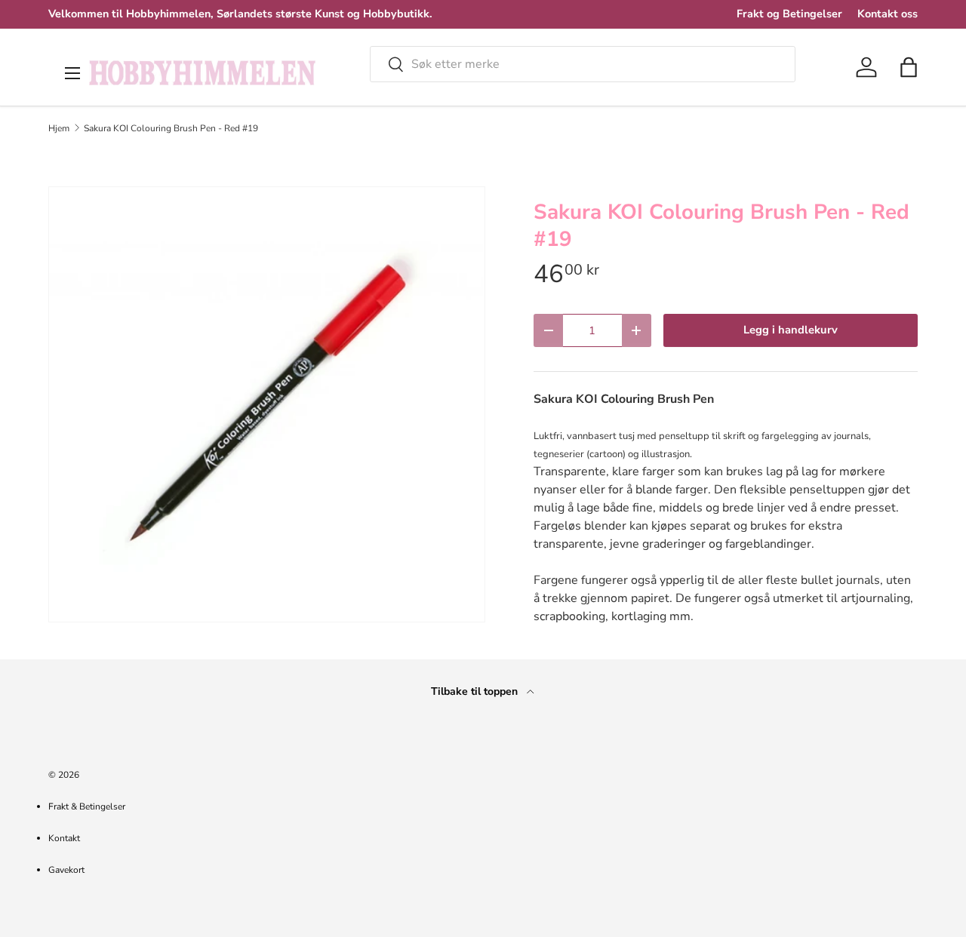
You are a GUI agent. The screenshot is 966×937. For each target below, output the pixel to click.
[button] (908, 67)
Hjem (58, 128)
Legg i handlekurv (790, 329)
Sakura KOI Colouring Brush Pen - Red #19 (171, 128)
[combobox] (583, 64)
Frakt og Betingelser (789, 13)
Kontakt (64, 838)
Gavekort (66, 870)
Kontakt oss (887, 13)
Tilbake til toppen (476, 691)
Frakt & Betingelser (86, 806)
